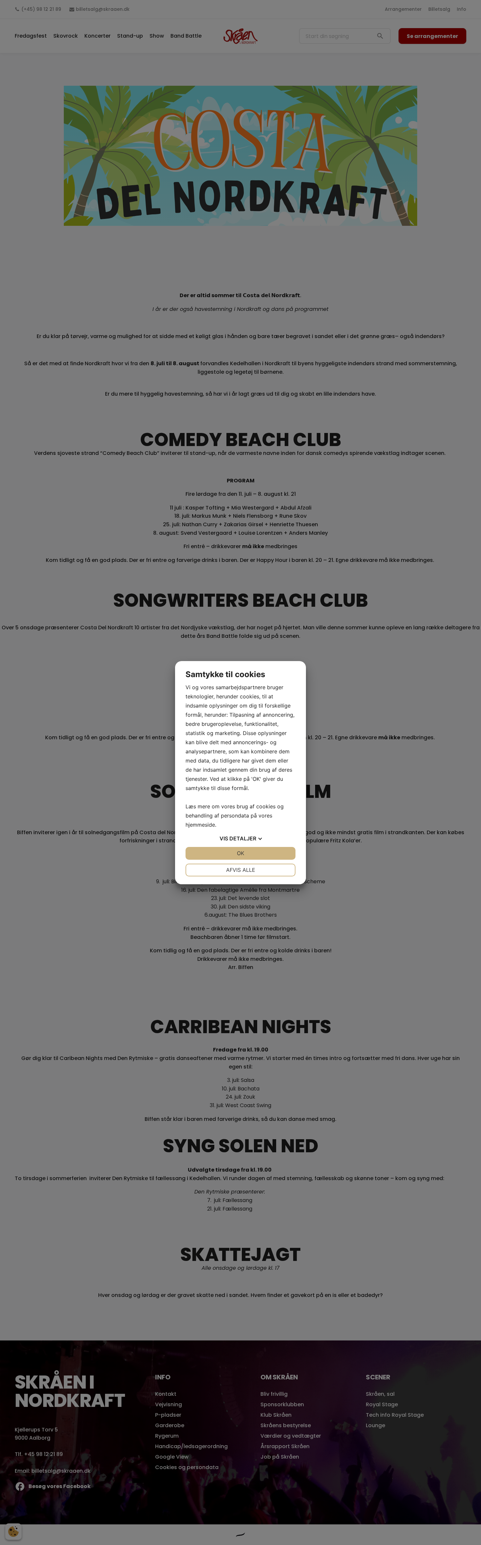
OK (240, 853)
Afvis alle (240, 870)
